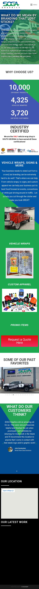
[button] (2, 380)
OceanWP (24, 586)
